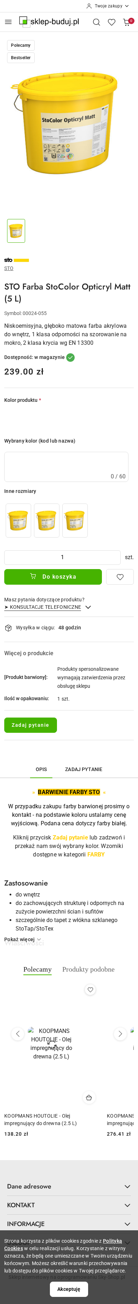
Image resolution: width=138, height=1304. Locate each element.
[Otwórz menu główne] (8, 22)
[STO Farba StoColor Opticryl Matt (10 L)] (18, 520)
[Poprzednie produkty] (17, 1034)
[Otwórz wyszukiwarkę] (96, 22)
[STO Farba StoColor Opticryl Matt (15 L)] (46, 520)
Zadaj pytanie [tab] (83, 769)
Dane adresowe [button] (29, 1186)
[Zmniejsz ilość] (10, 557)
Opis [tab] (41, 769)
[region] (46, 520)
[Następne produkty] (120, 1034)
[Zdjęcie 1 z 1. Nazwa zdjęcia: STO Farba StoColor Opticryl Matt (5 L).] (16, 231)
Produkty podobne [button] (88, 969)
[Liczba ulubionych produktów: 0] (111, 22)
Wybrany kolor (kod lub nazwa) (39, 441)
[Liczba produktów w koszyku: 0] (126, 22)
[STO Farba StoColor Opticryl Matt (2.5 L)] (75, 520)
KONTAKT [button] (21, 1205)
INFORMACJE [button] (26, 1224)
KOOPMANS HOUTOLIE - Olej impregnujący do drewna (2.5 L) (40, 1119)
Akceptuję (68, 1289)
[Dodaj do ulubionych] (120, 577)
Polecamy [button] (37, 969)
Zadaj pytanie (31, 725)
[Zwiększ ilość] (115, 557)
